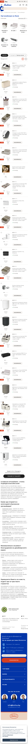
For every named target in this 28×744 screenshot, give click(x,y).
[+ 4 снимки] (6, 304)
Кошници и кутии (6, 532)
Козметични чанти (7, 508)
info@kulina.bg (14, 705)
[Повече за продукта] (6, 169)
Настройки (5, 736)
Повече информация (7, 734)
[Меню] (1, 5)
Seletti (4, 572)
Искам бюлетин (14, 660)
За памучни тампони (7, 526)
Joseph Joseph (6, 567)
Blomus (4, 560)
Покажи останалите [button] (14, 476)
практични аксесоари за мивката (18, 595)
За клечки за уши (6, 515)
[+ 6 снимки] (6, 67)
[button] (14, 55)
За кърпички (5, 521)
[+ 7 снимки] (6, 135)
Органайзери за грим (7, 537)
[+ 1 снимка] (6, 236)
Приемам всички (14, 740)
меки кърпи (6, 597)
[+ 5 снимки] (6, 118)
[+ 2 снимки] (6, 84)
